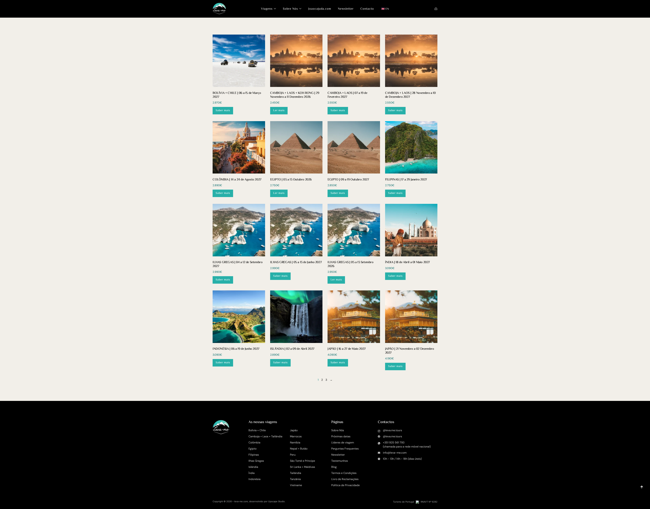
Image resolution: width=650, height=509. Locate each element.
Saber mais (223, 110)
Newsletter (346, 9)
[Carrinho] (435, 8)
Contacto (367, 9)
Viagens (267, 9)
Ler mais (279, 110)
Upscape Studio (276, 501)
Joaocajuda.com (319, 9)
